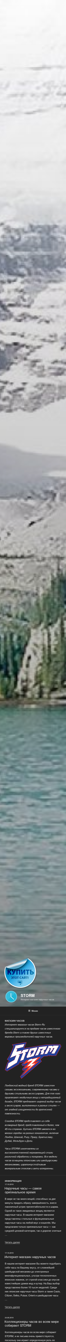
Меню (35, 1010)
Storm (28, 995)
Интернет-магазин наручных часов (30, 1256)
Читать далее (12, 1242)
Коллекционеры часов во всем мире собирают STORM (31, 1323)
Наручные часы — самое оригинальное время (23, 1190)
